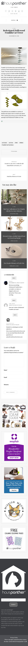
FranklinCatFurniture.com (10, 115)
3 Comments (14, 151)
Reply (14, 278)
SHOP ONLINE (14, 13)
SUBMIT (13, 604)
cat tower (4, 142)
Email (5, 377)
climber (21, 142)
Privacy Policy (14, 637)
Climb (14, 28)
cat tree (11, 142)
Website (6, 384)
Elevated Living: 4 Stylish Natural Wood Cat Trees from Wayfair (14, 237)
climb (16, 142)
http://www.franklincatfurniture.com (15, 331)
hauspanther (10, 323)
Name (5, 370)
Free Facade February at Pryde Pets (14, 263)
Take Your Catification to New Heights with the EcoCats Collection (14, 210)
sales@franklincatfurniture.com (14, 336)
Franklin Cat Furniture (7, 145)
